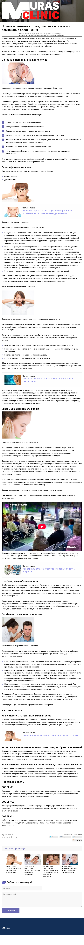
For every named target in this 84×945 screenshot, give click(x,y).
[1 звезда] (3, 837)
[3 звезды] (6, 837)
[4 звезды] (8, 837)
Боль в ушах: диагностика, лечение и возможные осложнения (32, 871)
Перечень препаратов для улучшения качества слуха (50, 735)
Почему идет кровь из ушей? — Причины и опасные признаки (69, 870)
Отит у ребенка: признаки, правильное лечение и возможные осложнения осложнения (50, 872)
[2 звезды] (4, 837)
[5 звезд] (10, 837)
